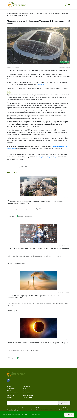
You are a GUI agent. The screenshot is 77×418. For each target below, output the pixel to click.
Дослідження (27, 397)
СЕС (26, 167)
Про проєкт (26, 393)
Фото (24, 388)
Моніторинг (10, 395)
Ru (65, 3)
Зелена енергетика (12, 393)
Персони (9, 397)
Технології (26, 386)
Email (10, 403)
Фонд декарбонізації (20, 263)
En (65, 6)
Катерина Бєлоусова (64, 67)
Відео (24, 390)
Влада (9, 386)
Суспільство (10, 388)
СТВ (16, 310)
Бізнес (9, 390)
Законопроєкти (28, 395)
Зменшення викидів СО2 (17, 167)
